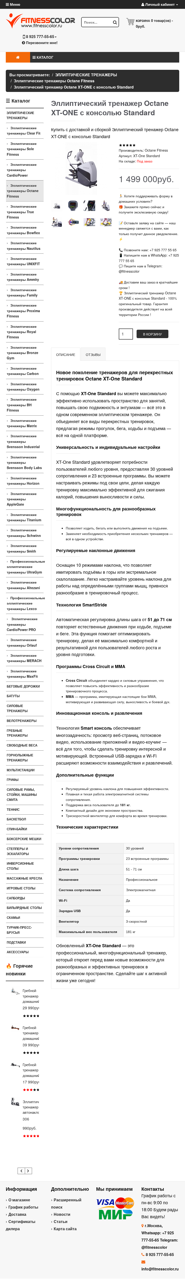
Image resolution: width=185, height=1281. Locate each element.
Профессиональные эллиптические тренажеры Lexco (25, 603)
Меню (14, 4)
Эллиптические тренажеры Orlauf (22, 642)
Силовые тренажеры (17, 708)
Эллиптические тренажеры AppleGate (22, 499)
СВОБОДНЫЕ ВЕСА (22, 745)
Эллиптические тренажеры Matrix (22, 423)
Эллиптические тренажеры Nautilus (23, 245)
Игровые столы (21, 888)
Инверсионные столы (20, 866)
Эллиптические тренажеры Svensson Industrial (23, 441)
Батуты (13, 696)
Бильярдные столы (24, 907)
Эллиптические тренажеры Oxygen (23, 386)
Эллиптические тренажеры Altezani (23, 585)
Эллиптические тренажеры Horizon (23, 481)
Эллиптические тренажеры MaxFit (22, 674)
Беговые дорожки (23, 686)
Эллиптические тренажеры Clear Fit (23, 130)
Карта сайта (65, 1228)
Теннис (13, 809)
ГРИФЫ (13, 779)
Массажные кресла (24, 878)
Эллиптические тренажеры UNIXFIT (23, 261)
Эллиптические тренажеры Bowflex (23, 230)
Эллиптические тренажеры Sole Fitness (22, 149)
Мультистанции (20, 770)
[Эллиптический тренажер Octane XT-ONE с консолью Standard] (57, 206)
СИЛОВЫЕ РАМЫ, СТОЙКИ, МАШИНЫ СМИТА (22, 794)
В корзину (152, 334)
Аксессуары (18, 952)
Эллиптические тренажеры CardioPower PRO (22, 624)
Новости (62, 1214)
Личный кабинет (160, 4)
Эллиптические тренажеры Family (22, 292)
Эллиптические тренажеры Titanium (24, 517)
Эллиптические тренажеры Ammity (23, 277)
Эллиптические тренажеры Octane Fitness (23, 191)
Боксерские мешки (24, 839)
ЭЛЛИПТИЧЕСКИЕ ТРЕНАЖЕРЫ (20, 115)
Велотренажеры (22, 720)
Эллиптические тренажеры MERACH (24, 658)
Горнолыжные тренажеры (20, 757)
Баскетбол (16, 819)
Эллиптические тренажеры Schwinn (24, 533)
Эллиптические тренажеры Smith (22, 548)
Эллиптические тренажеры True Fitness (22, 211)
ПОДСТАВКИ (16, 942)
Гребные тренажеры (17, 733)
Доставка (17, 1214)
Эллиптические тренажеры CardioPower (22, 170)
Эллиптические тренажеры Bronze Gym (22, 352)
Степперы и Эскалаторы (18, 851)
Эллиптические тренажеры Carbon (23, 371)
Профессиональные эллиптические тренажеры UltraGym (25, 566)
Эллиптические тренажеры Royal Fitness (22, 332)
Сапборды (16, 898)
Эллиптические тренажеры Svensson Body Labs (24, 462)
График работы (23, 1207)
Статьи (60, 1221)
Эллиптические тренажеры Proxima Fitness (23, 310)
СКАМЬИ (13, 917)
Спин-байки (17, 829)
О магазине (19, 1200)
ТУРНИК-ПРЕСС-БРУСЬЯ (19, 930)
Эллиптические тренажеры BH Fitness (22, 404)
